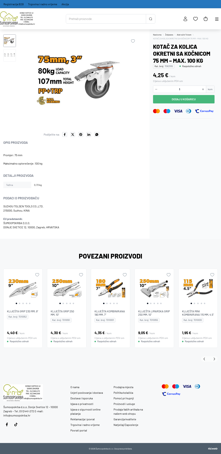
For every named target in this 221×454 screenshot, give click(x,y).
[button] (9, 40)
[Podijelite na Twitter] (72, 134)
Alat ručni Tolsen (184, 34)
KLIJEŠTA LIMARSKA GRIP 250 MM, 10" (154, 313)
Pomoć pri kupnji (124, 398)
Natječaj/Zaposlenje (126, 424)
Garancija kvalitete (125, 419)
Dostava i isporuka (81, 398)
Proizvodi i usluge (124, 403)
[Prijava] (185, 19)
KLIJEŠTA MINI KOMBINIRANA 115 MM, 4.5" (198, 313)
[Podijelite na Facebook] (64, 134)
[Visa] (178, 111)
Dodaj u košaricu (184, 99)
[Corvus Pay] (204, 111)
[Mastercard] (156, 111)
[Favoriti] (195, 19)
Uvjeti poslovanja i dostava (86, 392)
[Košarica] (205, 19)
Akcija (65, 4)
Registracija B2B (13, 4)
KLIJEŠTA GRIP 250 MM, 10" (62, 313)
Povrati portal (78, 430)
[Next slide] (39, 288)
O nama (74, 387)
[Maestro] (167, 111)
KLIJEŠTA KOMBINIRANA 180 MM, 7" (110, 313)
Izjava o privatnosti (81, 403)
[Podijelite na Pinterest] (80, 134)
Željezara (169, 34)
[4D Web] (213, 448)
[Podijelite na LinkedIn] (88, 134)
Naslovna (157, 34)
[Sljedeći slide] (213, 359)
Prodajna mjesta (123, 387)
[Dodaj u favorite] (132, 41)
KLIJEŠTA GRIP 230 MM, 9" (22, 311)
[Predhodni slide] (205, 359)
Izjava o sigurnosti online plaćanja (85, 411)
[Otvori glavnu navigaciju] (217, 19)
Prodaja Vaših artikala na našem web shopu (128, 411)
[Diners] (188, 111)
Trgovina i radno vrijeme (42, 4)
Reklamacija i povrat (82, 419)
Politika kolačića (123, 392)
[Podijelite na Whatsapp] (96, 134)
